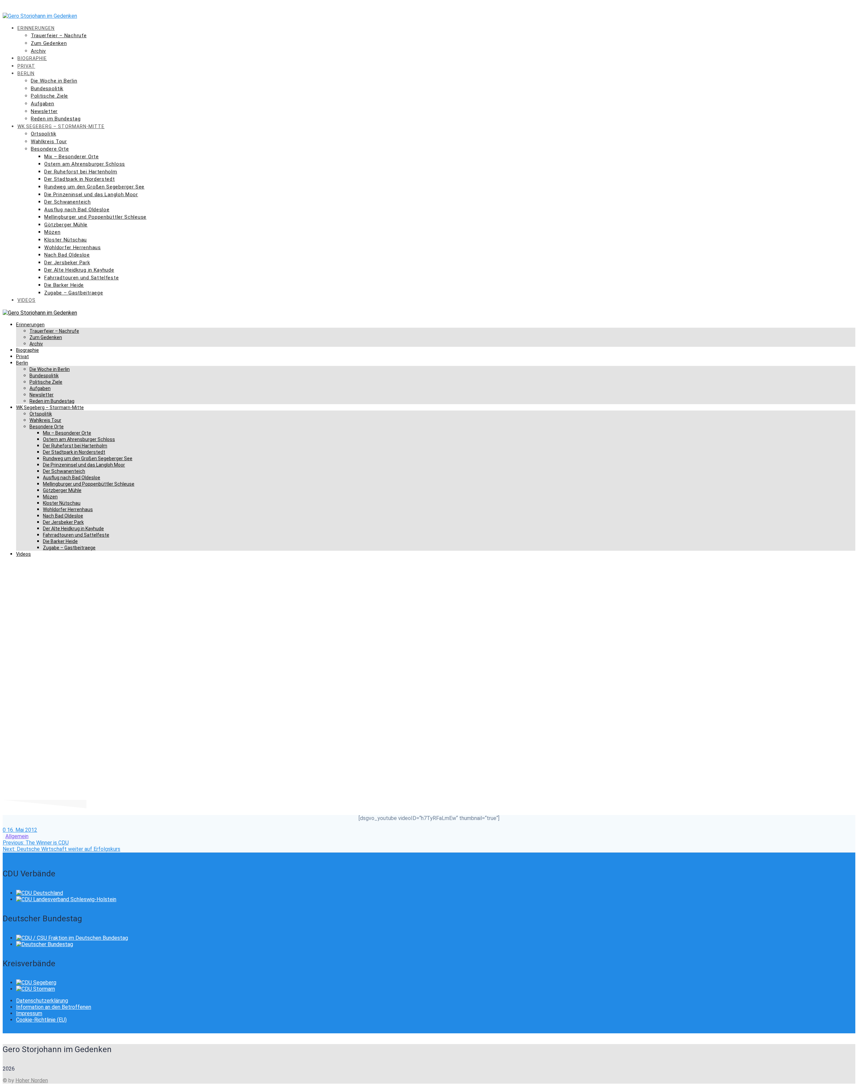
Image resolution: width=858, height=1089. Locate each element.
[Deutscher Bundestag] (44, 944)
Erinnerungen (36, 28)
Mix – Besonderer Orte (71, 157)
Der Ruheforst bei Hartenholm (80, 172)
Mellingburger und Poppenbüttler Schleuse (95, 217)
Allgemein (16, 836)
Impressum (29, 1013)
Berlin (26, 73)
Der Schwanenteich (67, 202)
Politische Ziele (49, 96)
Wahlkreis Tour (49, 142)
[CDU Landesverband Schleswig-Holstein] (66, 899)
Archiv (38, 51)
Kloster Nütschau (65, 240)
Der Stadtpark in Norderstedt (79, 179)
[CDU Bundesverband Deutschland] (39, 893)
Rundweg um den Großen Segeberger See (94, 187)
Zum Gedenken (49, 43)
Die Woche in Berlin (54, 81)
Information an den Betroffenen (53, 1007)
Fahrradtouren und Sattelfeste (81, 278)
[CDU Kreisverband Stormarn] (35, 989)
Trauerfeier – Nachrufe (58, 36)
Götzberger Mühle (65, 225)
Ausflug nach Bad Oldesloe (77, 210)
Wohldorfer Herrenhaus (72, 247)
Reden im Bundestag (56, 119)
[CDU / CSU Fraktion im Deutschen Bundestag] (72, 938)
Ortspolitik (43, 134)
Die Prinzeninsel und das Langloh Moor (91, 195)
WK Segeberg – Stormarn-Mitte (61, 126)
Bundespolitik (47, 89)
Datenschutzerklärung (42, 1000)
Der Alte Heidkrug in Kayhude (79, 270)
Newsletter (44, 111)
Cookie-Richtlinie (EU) (41, 1020)
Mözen (52, 232)
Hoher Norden (31, 1080)
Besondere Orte (50, 149)
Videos (26, 300)
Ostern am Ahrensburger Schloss (84, 164)
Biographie (32, 58)
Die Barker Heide (64, 285)
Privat (26, 66)
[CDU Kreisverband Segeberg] (36, 982)
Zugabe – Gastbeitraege (73, 293)
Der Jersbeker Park (67, 263)
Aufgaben (42, 104)
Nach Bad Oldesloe (67, 255)
